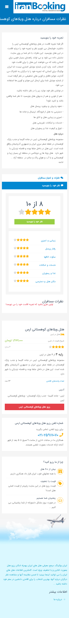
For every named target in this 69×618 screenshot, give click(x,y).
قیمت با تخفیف (48, 481)
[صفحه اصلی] (40, 6)
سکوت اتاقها (50, 257)
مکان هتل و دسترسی (45, 281)
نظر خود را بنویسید (51, 185)
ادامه (61, 162)
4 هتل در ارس (46, 354)
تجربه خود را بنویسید (51, 38)
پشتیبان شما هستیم (46, 498)
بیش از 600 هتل (48, 469)
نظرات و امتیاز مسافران (49, 178)
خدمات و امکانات (47, 265)
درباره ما (58, 599)
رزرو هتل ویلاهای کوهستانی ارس (34, 407)
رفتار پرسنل (50, 249)
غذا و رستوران (49, 273)
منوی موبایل (6, 6)
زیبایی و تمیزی (48, 240)
